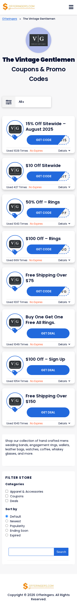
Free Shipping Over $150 (46, 398)
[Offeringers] (19, 6)
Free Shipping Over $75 (46, 278)
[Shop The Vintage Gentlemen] (39, 40)
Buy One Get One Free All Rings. (44, 319)
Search (61, 551)
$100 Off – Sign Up (45, 359)
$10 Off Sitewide (43, 165)
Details (62, 150)
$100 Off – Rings (43, 239)
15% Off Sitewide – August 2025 (46, 126)
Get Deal (48, 333)
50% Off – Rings (43, 202)
